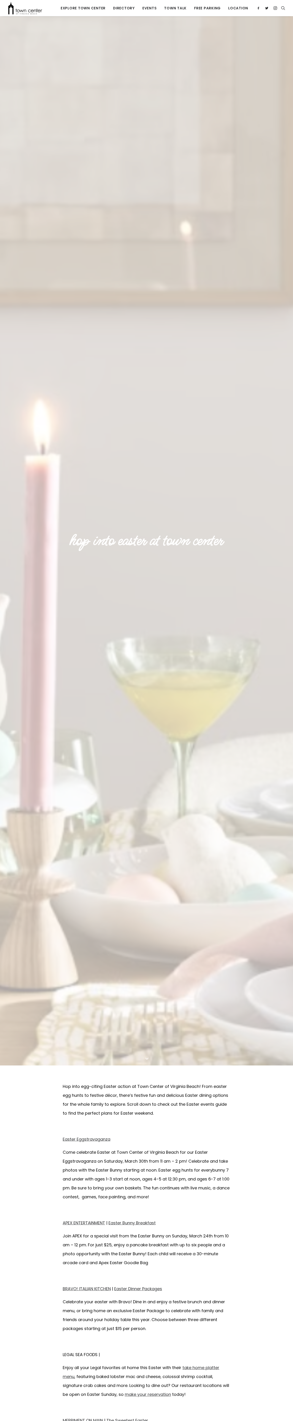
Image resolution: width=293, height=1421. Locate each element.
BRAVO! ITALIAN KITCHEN (87, 1289)
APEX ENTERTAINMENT (84, 1223)
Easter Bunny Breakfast (132, 1223)
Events (149, 8)
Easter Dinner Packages (138, 1289)
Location (238, 8)
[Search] (282, 8)
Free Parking (207, 8)
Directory (124, 8)
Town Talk (175, 8)
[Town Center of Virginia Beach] (25, 8)
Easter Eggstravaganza (86, 1139)
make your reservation (148, 1394)
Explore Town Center (83, 8)
